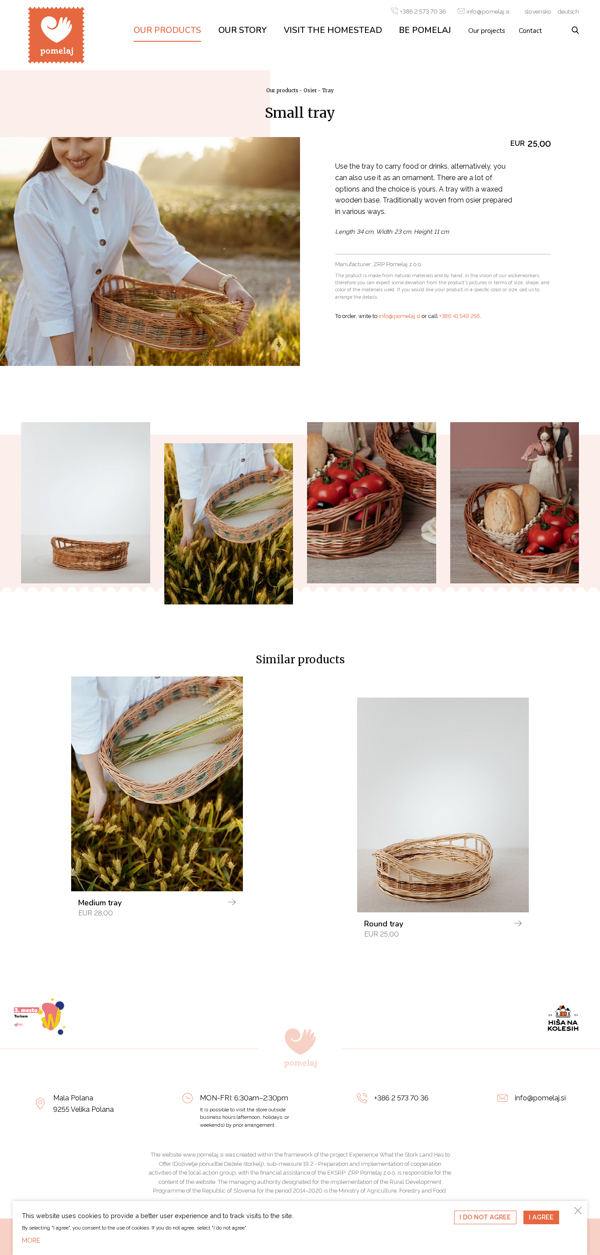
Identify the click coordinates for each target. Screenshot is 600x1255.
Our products (167, 30)
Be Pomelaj (425, 30)
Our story (242, 30)
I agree (541, 1217)
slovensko (537, 11)
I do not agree (485, 1217)
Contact (530, 30)
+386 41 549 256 (459, 316)
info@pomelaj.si (488, 11)
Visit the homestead (333, 30)
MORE (31, 1240)
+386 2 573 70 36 (422, 11)
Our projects (486, 30)
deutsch (568, 11)
